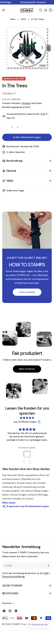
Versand (26, 103)
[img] (27, 418)
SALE (23, 19)
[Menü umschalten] (3, 10)
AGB (46, 573)
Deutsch (7, 603)
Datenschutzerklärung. (13, 576)
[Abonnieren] (48, 565)
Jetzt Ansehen (27, 292)
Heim (12, 19)
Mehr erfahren (27, 368)
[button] (25, 462)
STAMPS (15, 624)
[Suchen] (41, 10)
